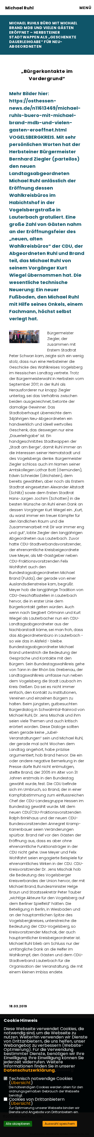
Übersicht (21, 1083)
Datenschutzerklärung (29, 1070)
